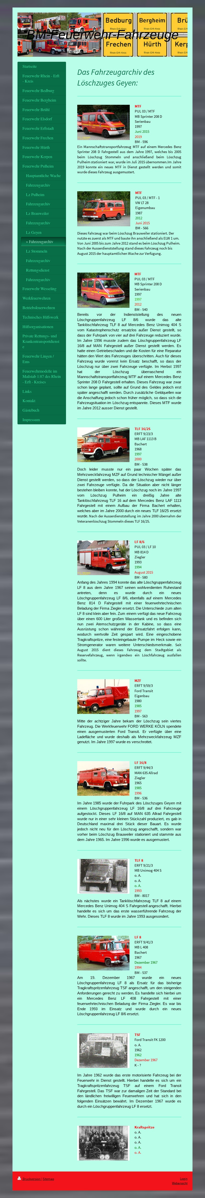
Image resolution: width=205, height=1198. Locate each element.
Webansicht (180, 1183)
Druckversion (31, 1179)
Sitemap (48, 1179)
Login (184, 1178)
